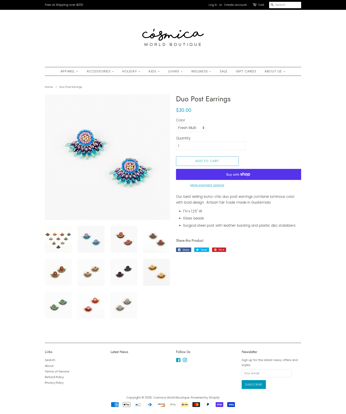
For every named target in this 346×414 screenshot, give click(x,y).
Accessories (99, 71)
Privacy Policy (54, 383)
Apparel (68, 71)
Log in (213, 5)
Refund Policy (54, 377)
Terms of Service (57, 371)
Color (180, 120)
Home (49, 87)
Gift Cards (246, 71)
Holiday (130, 71)
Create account (235, 5)
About (49, 366)
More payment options (207, 185)
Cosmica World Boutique (171, 398)
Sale (224, 71)
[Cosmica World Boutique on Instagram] (185, 361)
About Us (274, 71)
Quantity (183, 138)
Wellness (200, 71)
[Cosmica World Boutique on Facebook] (178, 361)
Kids (153, 71)
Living (174, 71)
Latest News (119, 351)
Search (50, 360)
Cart (261, 5)
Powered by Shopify (205, 398)
